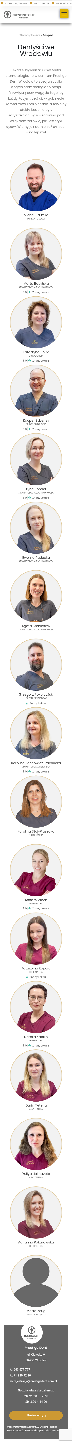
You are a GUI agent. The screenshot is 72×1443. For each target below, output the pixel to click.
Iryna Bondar (36, 489)
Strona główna (29, 35)
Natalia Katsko (36, 1036)
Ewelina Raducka (36, 557)
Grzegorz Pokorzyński (36, 694)
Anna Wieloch (36, 900)
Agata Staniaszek (36, 626)
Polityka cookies (32, 1430)
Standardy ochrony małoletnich (53, 1430)
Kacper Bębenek (36, 420)
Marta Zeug (36, 1310)
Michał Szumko (36, 215)
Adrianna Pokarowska (36, 1242)
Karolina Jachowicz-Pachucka (36, 763)
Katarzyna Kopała (36, 968)
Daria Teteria (36, 1105)
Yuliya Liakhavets (36, 1173)
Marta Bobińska (36, 283)
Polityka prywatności (15, 1430)
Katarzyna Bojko (36, 352)
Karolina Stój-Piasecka (36, 831)
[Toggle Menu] (64, 13)
